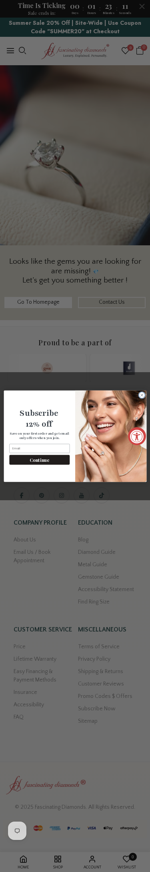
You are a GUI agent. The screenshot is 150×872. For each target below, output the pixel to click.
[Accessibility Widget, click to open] (137, 436)
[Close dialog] (141, 395)
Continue (39, 460)
